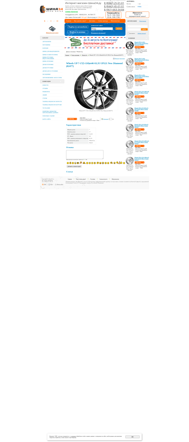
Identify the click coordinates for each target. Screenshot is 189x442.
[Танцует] (84, 163)
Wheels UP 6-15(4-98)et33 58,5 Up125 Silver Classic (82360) (141, 109)
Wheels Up (84, 55)
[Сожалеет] (114, 163)
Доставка (92, 21)
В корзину (106, 119)
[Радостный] (111, 163)
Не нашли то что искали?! (98, 33)
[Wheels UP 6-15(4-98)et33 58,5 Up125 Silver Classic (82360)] (130, 114)
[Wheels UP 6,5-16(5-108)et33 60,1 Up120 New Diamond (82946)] (130, 48)
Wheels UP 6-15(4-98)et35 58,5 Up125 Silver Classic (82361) (141, 126)
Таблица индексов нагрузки (52, 104)
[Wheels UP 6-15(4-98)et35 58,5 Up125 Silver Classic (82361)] (130, 131)
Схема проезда (71, 12)
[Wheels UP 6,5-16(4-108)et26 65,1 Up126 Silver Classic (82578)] (130, 65)
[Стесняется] (80, 162)
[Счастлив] (87, 163)
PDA (51, 184)
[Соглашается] (108, 163)
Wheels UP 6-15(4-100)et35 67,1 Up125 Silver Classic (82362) (141, 142)
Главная (68, 21)
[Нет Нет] (117, 162)
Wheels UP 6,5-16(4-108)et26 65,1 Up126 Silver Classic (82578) (141, 60)
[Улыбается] (70, 163)
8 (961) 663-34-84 (114, 9)
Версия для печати (120, 58)
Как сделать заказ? (80, 21)
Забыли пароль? (142, 33)
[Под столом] (90, 163)
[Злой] (97, 163)
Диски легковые (75, 55)
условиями (73, 436)
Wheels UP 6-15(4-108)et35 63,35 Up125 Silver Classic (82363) (141, 159)
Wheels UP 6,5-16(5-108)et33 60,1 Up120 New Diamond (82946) (141, 43)
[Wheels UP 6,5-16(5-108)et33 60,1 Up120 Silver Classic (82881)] (130, 81)
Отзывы (45, 88)
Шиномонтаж (115, 21)
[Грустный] (73, 163)
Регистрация (142, 21)
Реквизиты (46, 91)
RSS (45, 184)
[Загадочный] (95, 163)
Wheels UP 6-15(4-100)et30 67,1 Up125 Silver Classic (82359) (141, 93)
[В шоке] (75, 163)
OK (132, 437)
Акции (45, 95)
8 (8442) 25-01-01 (114, 3)
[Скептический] (124, 163)
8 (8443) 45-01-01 (114, 6)
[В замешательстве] (92, 163)
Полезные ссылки (48, 116)
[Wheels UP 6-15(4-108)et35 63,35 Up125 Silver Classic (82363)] (130, 164)
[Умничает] (103, 163)
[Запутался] (106, 163)
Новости (45, 85)
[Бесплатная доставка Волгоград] (95, 47)
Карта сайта (47, 119)
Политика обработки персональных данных (50, 112)
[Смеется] (68, 163)
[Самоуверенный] (78, 163)
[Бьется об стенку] (121, 162)
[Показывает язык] (100, 163)
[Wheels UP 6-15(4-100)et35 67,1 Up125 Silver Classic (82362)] (130, 147)
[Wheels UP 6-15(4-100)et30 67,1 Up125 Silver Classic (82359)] (130, 98)
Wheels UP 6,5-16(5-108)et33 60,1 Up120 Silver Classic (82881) (141, 76)
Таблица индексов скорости (52, 101)
